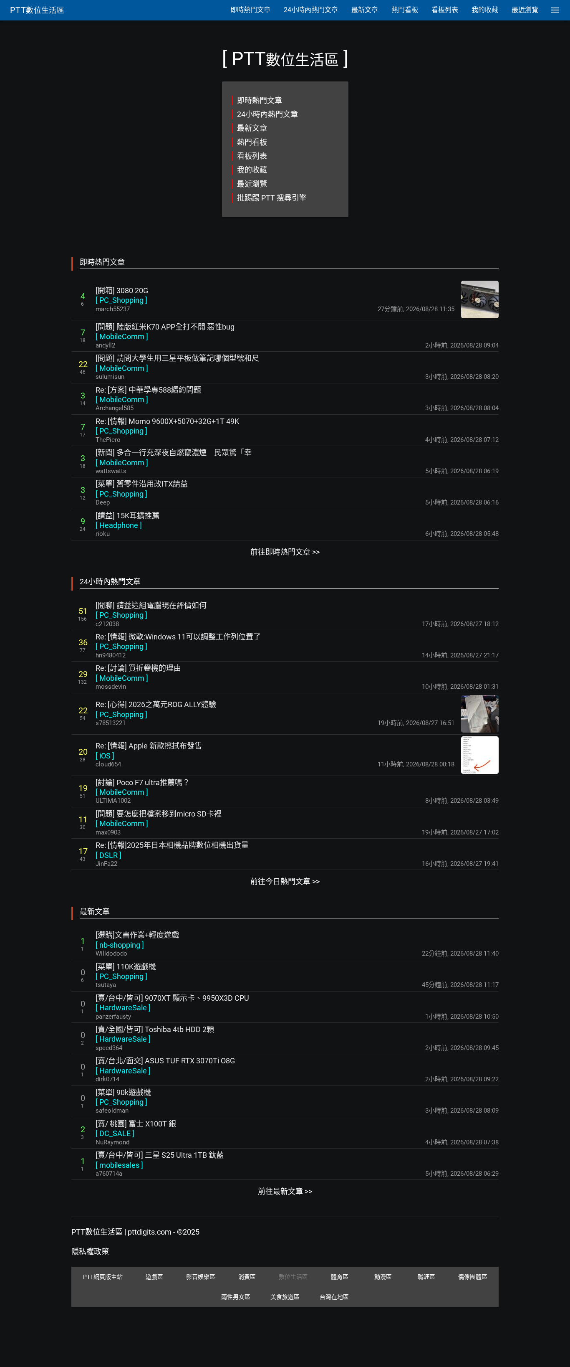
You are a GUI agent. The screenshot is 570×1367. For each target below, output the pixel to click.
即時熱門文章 (259, 100)
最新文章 (252, 128)
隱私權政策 (90, 1251)
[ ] (121, 300)
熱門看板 (252, 142)
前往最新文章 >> (285, 1191)
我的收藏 (252, 169)
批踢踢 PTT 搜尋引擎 (272, 197)
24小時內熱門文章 (267, 114)
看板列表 (252, 156)
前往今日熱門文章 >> (285, 881)
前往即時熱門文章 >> (285, 552)
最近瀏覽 (252, 184)
